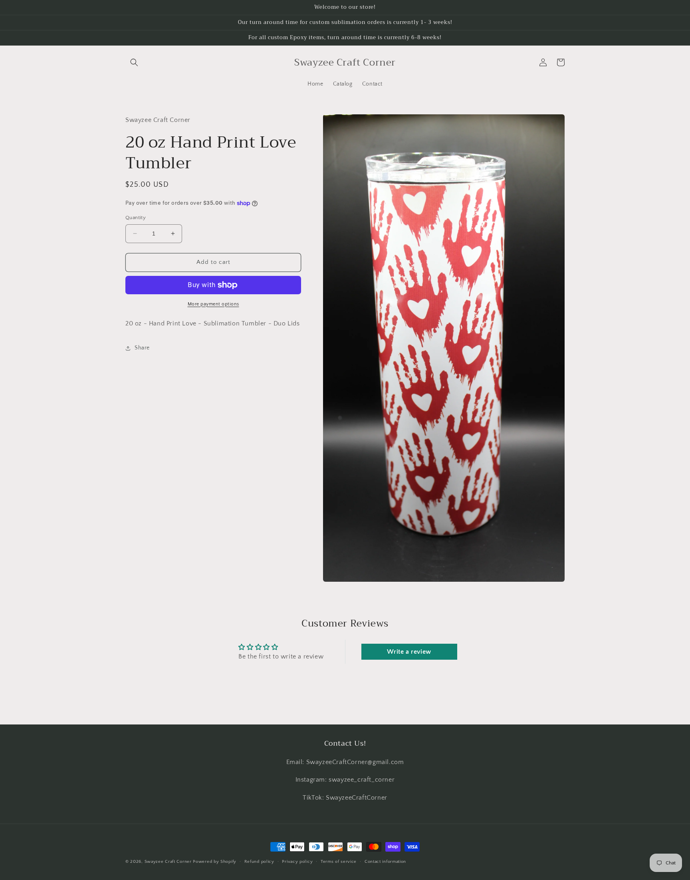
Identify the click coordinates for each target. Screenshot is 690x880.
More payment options (213, 304)
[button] (134, 62)
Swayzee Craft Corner (168, 861)
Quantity (135, 217)
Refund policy (259, 861)
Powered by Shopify (214, 861)
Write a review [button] (409, 651)
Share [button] (142, 348)
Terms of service (339, 861)
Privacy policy (297, 861)
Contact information (385, 861)
